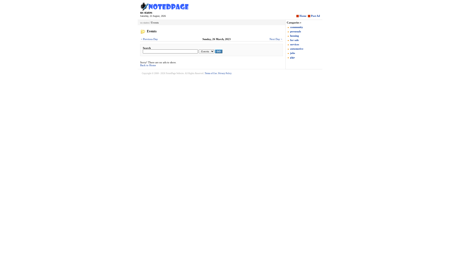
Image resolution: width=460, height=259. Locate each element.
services (294, 44)
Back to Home (148, 65)
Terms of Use (211, 73)
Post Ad (315, 15)
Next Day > (276, 39)
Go (219, 51)
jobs (292, 53)
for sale (294, 40)
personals (295, 31)
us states (146, 12)
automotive (296, 48)
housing (294, 35)
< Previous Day (149, 39)
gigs (292, 57)
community (296, 27)
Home (302, 15)
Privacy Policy (225, 73)
